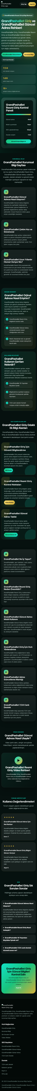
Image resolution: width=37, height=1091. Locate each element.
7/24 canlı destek (7, 1064)
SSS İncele (8, 470)
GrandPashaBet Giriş (8, 1028)
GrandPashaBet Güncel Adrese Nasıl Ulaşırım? (18, 905)
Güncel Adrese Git (10, 534)
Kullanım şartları (7, 1067)
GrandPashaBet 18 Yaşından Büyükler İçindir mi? (15, 939)
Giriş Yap (24, 4)
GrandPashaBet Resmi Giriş (10, 1046)
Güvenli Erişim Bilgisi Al (18, 141)
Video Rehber (9, 502)
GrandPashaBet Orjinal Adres (11, 1052)
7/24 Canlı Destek (8, 59)
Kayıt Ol (32, 4)
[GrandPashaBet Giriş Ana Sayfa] (6, 4)
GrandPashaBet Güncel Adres (12, 54)
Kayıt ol (4, 1071)
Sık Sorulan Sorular (8, 1034)
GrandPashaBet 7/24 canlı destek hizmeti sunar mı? (17, 949)
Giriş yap (5, 1074)
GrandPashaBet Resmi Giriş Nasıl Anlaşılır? (17, 929)
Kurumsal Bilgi (29, 54)
